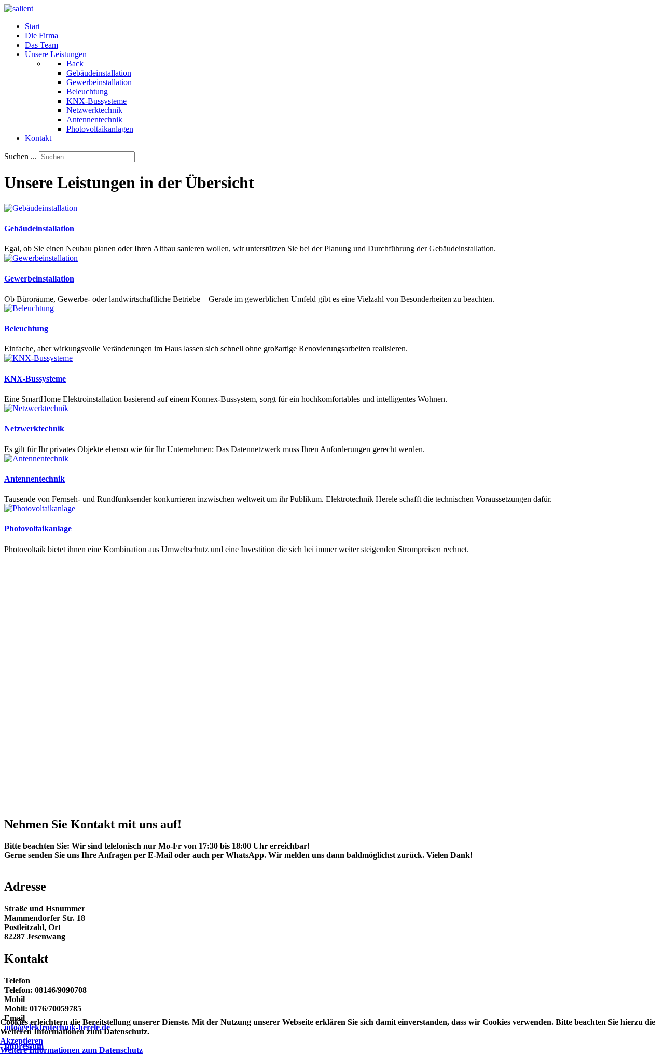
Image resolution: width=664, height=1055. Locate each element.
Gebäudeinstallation (39, 228)
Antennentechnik (34, 478)
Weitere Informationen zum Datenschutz (71, 1050)
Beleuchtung (26, 328)
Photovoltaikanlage (38, 528)
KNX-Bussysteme (35, 378)
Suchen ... (20, 156)
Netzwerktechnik (34, 428)
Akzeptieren (21, 1040)
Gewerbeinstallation (39, 278)
